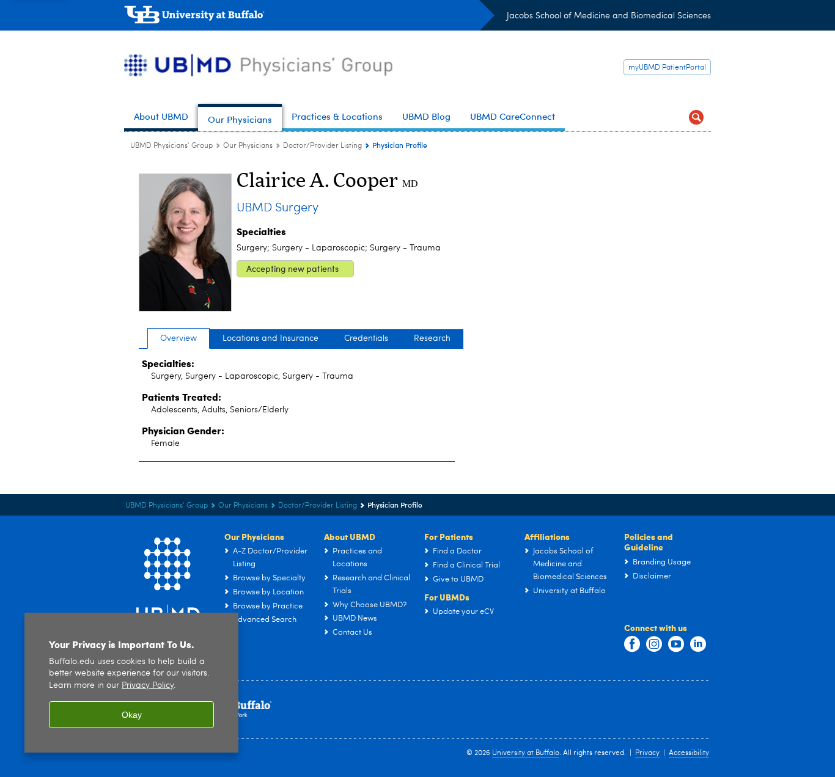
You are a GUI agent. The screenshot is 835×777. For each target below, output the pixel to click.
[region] (131, 683)
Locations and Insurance (270, 338)
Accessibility (689, 753)
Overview (178, 338)
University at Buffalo (525, 753)
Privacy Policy (148, 685)
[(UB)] (309, 17)
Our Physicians (248, 146)
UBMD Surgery (277, 208)
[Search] (696, 117)
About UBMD (349, 536)
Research (432, 338)
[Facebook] (632, 644)
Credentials (366, 338)
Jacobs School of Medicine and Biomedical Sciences (609, 16)
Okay (132, 715)
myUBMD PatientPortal (667, 67)
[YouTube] (676, 644)
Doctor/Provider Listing (322, 146)
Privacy (647, 753)
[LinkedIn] (698, 644)
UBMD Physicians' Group (171, 146)
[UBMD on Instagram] (654, 644)
